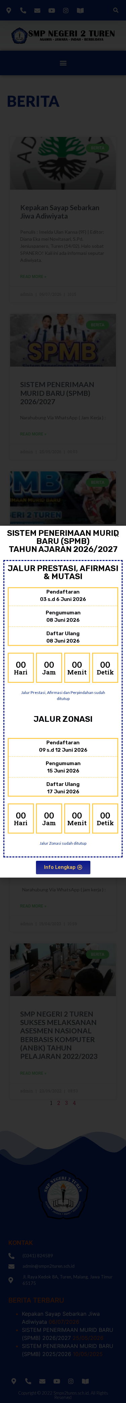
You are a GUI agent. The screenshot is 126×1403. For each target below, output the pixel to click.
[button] (63, 867)
